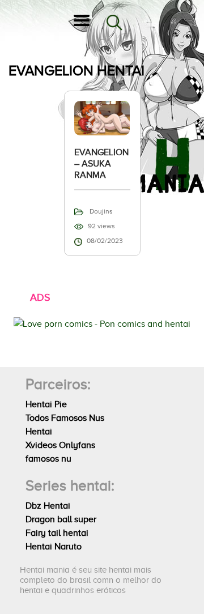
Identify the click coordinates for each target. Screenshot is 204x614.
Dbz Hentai (48, 506)
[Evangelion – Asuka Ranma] (102, 117)
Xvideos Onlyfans (60, 445)
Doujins (101, 211)
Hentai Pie (46, 404)
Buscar (114, 23)
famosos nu (48, 459)
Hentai (39, 432)
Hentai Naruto (54, 546)
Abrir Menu (82, 23)
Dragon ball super (61, 519)
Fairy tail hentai (57, 533)
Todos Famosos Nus (65, 418)
